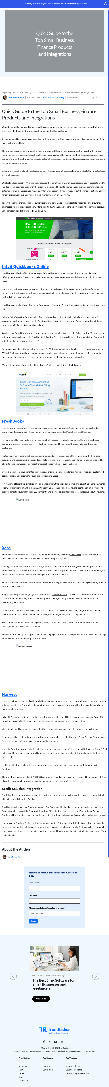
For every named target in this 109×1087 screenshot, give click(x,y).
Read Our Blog (54, 563)
